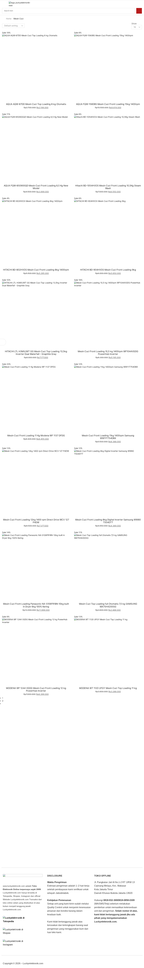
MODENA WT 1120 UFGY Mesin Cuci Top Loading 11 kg (108, 688)
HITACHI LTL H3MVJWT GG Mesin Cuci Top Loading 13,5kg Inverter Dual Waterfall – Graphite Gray (36, 352)
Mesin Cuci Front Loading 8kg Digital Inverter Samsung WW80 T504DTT (108, 521)
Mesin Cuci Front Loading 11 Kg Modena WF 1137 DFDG (36, 435)
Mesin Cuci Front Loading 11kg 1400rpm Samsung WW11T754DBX (108, 437)
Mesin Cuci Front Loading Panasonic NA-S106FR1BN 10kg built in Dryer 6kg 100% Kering (36, 605)
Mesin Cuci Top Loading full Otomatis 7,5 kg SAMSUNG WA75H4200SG (108, 605)
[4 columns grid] (27, 24)
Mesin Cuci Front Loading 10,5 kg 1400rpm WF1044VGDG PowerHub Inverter (108, 352)
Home (8, 18)
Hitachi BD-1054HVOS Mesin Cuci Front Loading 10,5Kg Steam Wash (108, 187)
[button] (3, 4)
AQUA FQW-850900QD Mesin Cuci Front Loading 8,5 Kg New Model (36, 187)
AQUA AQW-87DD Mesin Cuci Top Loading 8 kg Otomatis (36, 104)
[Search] (139, 11)
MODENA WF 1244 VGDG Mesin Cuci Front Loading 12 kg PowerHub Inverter (36, 689)
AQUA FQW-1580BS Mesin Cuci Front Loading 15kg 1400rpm (108, 104)
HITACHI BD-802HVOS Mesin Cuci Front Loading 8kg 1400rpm (36, 269)
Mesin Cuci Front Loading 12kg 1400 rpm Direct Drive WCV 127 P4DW (36, 521)
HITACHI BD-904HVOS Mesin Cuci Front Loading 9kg (108, 269)
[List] (27, 27)
